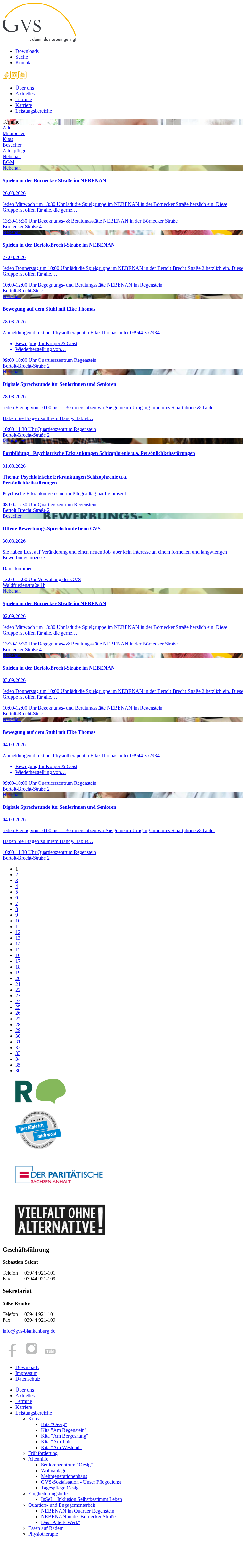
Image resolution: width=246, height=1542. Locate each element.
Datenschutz (27, 1379)
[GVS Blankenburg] (39, 40)
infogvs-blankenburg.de (29, 1331)
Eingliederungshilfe (48, 1493)
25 (17, 1007)
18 (17, 967)
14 (17, 943)
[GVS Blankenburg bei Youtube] (23, 77)
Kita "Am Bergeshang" (64, 1436)
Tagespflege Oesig (59, 1487)
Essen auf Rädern (46, 1528)
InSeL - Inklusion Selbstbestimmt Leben (81, 1499)
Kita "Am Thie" (57, 1441)
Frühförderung (43, 1453)
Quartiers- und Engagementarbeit (61, 1505)
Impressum (26, 1373)
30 (17, 1036)
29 (17, 1030)
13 (17, 938)
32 (17, 1047)
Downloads (27, 51)
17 (17, 961)
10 (17, 920)
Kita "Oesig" (54, 1424)
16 (17, 955)
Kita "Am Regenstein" (64, 1430)
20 (17, 978)
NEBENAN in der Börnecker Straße (78, 1516)
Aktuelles (25, 93)
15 (17, 949)
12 (17, 932)
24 (17, 1001)
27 (17, 1018)
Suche (21, 57)
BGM (8, 162)
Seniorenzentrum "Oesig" (67, 1464)
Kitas (8, 139)
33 (17, 1053)
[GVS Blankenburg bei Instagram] (15, 77)
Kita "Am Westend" (61, 1447)
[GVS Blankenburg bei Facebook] (7, 77)
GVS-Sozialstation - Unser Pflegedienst (81, 1482)
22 (17, 990)
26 (17, 1013)
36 (17, 1070)
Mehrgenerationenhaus (64, 1476)
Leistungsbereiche (33, 111)
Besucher (12, 145)
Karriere (23, 105)
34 (17, 1059)
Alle (7, 127)
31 (17, 1041)
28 (17, 1024)
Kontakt (23, 62)
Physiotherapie (43, 1534)
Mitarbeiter (14, 133)
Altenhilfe (38, 1459)
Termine (23, 99)
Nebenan (12, 156)
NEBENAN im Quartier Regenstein (77, 1511)
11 (17, 926)
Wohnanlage (53, 1470)
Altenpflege (14, 150)
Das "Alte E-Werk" (60, 1522)
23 (17, 995)
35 (17, 1064)
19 (17, 972)
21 (17, 984)
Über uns (24, 88)
